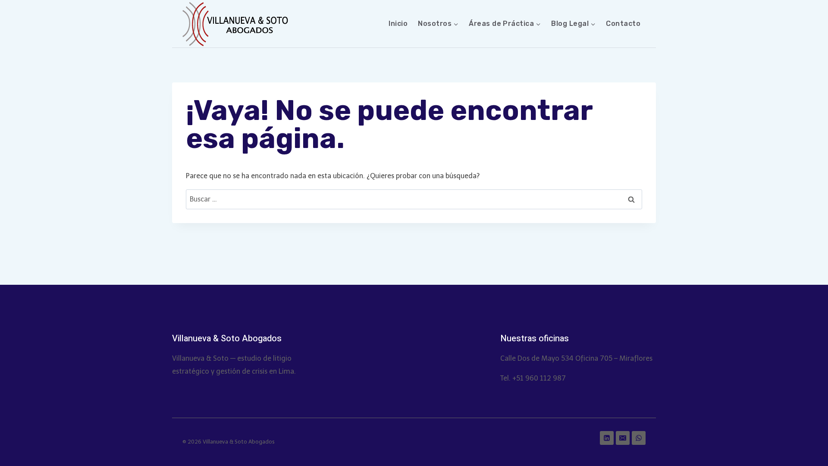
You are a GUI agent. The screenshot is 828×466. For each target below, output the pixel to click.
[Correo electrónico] (623, 438)
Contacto (623, 23)
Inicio (398, 23)
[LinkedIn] (607, 438)
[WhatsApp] (639, 438)
